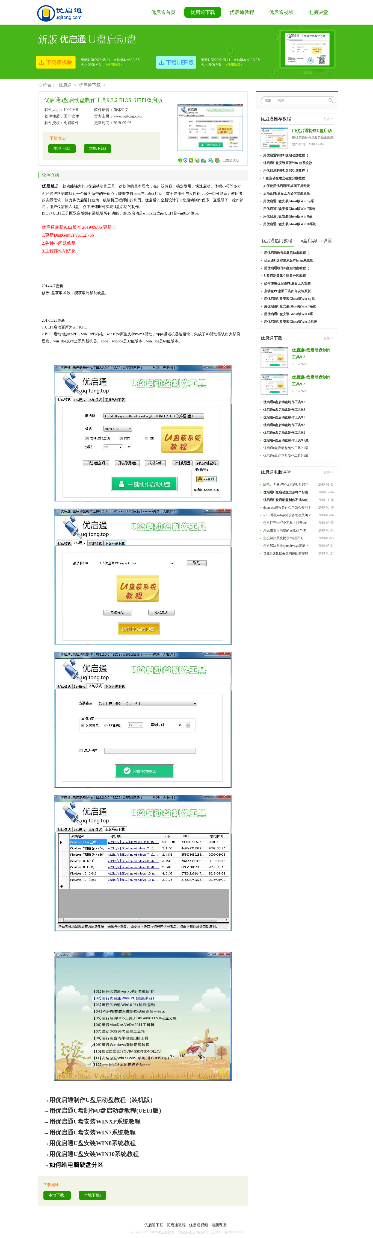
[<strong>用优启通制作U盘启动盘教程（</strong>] (274, 138)
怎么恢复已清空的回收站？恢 (284, 530)
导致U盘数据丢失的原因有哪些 (285, 553)
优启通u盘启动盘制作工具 (196, 1232)
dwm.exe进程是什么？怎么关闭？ (287, 507)
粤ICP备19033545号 (230, 1232)
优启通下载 (202, 12)
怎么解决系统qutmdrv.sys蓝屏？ (286, 546)
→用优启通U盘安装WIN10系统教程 (91, 1154)
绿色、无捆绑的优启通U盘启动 (285, 484)
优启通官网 (166, 1232)
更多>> (328, 119)
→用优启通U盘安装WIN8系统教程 (89, 1143)
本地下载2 (97, 148)
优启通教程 (242, 12)
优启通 (65, 85)
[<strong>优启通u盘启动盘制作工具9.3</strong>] (274, 357)
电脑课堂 (318, 12)
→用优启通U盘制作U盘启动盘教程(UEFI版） (104, 1110)
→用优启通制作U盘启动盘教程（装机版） (99, 1099)
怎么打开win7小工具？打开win (285, 523)
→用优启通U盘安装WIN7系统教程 (89, 1132)
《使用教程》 (114, 65)
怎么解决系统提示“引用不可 (283, 538)
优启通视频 (281, 12)
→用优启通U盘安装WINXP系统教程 (92, 1121)
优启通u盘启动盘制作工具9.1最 (285, 448)
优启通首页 (163, 12)
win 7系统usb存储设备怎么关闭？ (287, 515)
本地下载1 (62, 148)
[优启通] (59, 12)
